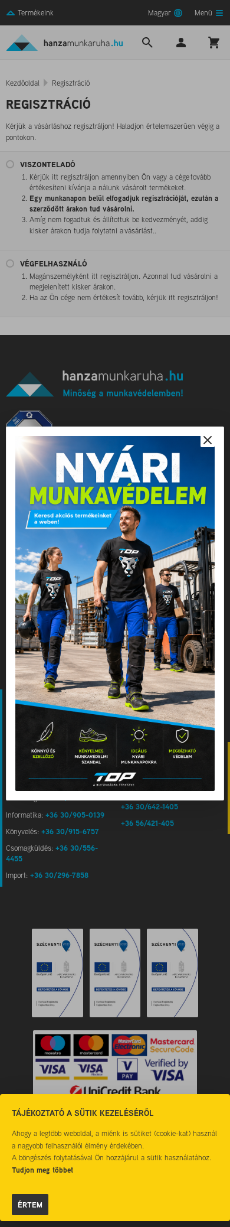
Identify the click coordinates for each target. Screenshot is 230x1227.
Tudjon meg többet (42, 1169)
